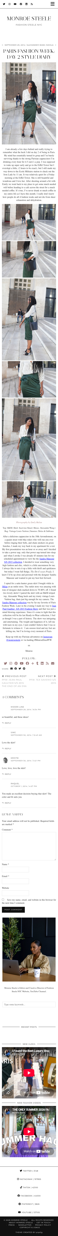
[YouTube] (15, 4)
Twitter (30, 1171)
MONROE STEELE (29, 18)
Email (5, 876)
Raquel (15, 783)
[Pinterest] (16, 663)
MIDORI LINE (17, 707)
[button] (54, 4)
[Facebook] (21, 4)
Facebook (30, 1196)
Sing (13, 732)
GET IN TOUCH (44, 1223)
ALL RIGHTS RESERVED (42, 1220)
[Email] (52, 663)
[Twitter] (4, 4)
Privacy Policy (43, 1225)
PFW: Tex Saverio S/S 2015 (42, 679)
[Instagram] (10, 4)
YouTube (30, 1212)
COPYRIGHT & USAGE (30, 1227)
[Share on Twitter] (20, 668)
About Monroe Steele (21, 1223)
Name (5, 864)
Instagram (30, 1179)
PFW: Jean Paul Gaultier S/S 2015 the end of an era (14, 681)
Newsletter (24, 1225)
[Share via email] (12, 668)
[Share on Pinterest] (24, 668)
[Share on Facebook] (16, 668)
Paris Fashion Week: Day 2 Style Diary (29, 54)
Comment (7, 829)
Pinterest (30, 1204)
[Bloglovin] (32, 663)
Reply (8, 723)
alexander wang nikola (40, 45)
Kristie (15, 758)
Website (5, 887)
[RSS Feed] (32, 4)
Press (12, 1225)
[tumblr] (37, 663)
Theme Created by (29, 1232)
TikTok (30, 1187)
